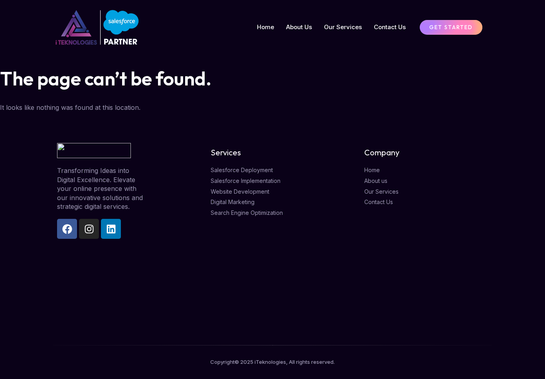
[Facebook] (67, 229)
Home (265, 27)
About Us (299, 27)
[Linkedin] (111, 229)
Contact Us (390, 27)
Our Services (343, 27)
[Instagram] (89, 229)
